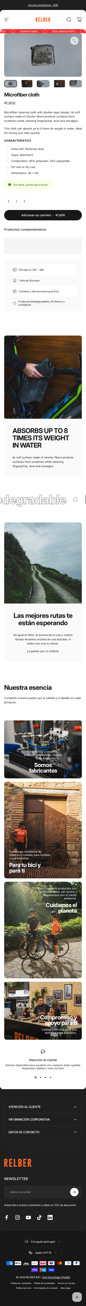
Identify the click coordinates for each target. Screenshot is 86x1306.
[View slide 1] (35, 1077)
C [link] (58, 1020)
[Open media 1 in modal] (74, 41)
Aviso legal (65, 1288)
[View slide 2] (40, 1077)
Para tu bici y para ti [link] (25, 868)
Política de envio (23, 1288)
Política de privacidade (44, 1283)
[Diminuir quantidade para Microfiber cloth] (8, 201)
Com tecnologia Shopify (56, 1277)
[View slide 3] (45, 1077)
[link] (43, 768)
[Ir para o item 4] (59, 83)
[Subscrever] (74, 1192)
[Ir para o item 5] (75, 83)
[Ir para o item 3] (43, 83)
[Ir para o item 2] (26, 83)
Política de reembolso (21, 1283)
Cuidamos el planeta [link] (61, 908)
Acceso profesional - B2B (43, 5)
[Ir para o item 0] (10, 83)
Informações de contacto (46, 1288)
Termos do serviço (66, 1283)
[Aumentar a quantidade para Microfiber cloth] (24, 201)
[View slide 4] (50, 1077)
